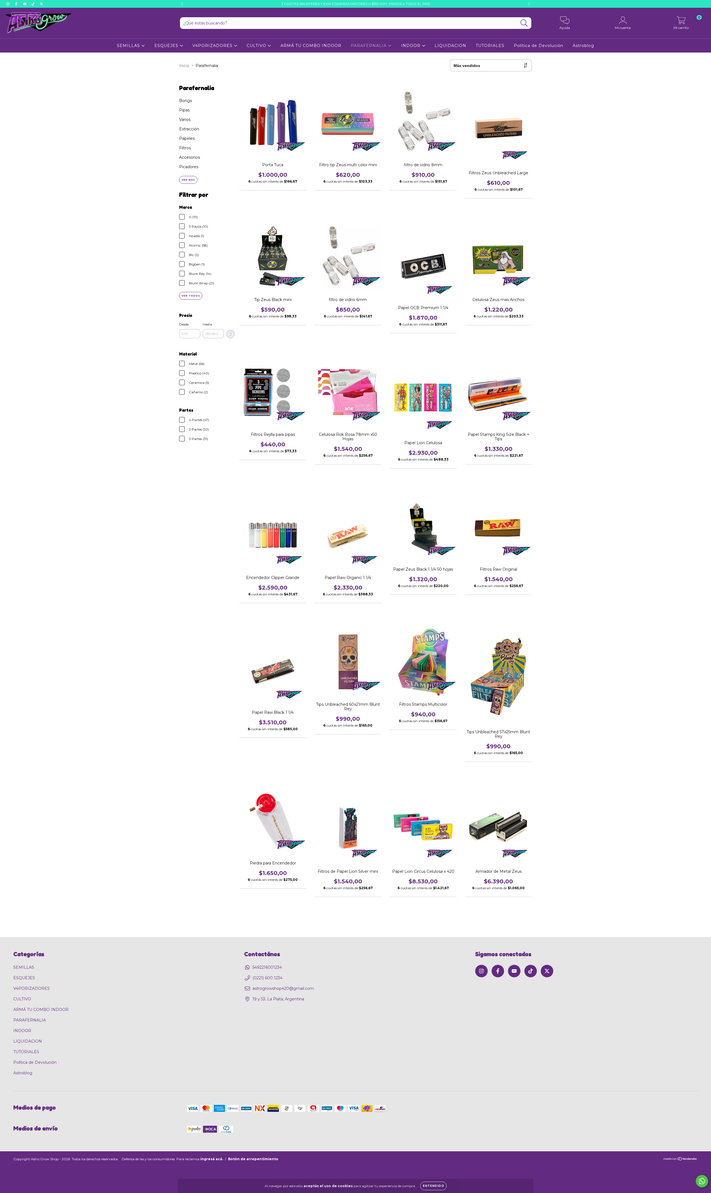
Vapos (377, 135)
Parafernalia (382, 119)
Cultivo (378, 104)
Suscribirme (411, 150)
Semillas (379, 127)
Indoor (377, 112)
